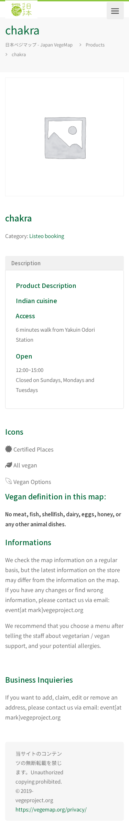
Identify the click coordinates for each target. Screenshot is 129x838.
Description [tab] (26, 263)
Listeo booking (46, 235)
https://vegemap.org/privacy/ (51, 809)
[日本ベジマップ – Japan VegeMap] (21, 11)
